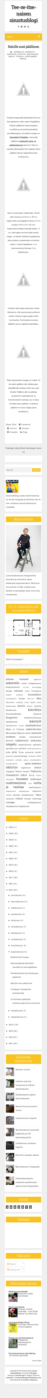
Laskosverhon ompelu (26, 1118)
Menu (9, 37)
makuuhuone (32, 54)
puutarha (10, 756)
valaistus (36, 791)
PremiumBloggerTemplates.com (28, 1378)
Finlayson (36, 691)
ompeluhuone (25, 744)
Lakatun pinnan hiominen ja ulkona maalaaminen (25, 1085)
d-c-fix (27, 687)
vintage (23, 59)
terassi (26, 771)
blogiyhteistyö (14, 687)
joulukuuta (16, 895)
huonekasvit (12, 698)
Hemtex (22, 695)
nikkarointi (23, 740)
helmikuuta (17, 1010)
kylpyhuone (17, 721)
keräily (37, 706)
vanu (38, 794)
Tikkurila (35, 771)
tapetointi (27, 767)
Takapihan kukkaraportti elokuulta (24, 1342)
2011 (11, 1043)
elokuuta (15, 920)
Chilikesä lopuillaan (18, 1355)
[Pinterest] (25, 27)
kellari (30, 706)
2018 (11, 871)
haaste (11, 695)
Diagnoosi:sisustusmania (21, 1338)
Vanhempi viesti (33, 448)
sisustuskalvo (35, 760)
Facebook (25, 424)
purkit (38, 752)
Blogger (34, 1373)
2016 (11, 883)
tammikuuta (17, 1017)
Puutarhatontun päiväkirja (22, 1353)
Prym (22, 752)
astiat (25, 683)
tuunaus (20, 56)
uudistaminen (31, 56)
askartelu (13, 683)
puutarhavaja (21, 756)
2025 (11, 827)
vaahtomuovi (35, 787)
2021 (11, 852)
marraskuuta (17, 901)
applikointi (37, 679)
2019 (11, 865)
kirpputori (12, 54)
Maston (21, 733)
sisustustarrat (15, 764)
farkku (28, 691)
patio (16, 748)
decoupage (36, 687)
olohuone (36, 740)
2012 (11, 1037)
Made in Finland (16, 729)
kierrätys (30, 52)
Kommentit (14, 1269)
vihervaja (36, 798)
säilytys (13, 767)
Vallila (9, 795)
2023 (11, 839)
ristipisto (10, 760)
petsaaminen (36, 749)
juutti (39, 702)
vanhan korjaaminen (24, 795)
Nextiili (10, 740)
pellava (23, 748)
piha (9, 752)
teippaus (10, 771)
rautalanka (32, 756)
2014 (11, 1024)
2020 (11, 858)
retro (39, 756)
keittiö (22, 705)
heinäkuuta (17, 926)
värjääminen (12, 806)
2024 (11, 833)
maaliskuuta (17, 951)
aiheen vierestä (20, 679)
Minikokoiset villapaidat (28, 1166)
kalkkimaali (12, 706)
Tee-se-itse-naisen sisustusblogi (23, 13)
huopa (23, 698)
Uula (31, 783)
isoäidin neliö (23, 702)
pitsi (15, 752)
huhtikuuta (17, 945)
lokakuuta (16, 908)
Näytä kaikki (36, 1361)
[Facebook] (18, 27)
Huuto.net (31, 699)
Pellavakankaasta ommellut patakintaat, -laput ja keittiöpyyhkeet (27, 1182)
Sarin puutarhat (16, 1307)
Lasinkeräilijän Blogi (19, 1322)
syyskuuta (16, 914)
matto (28, 733)
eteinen (19, 690)
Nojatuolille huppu (20, 957)
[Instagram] (21, 27)
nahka (24, 737)
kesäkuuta (16, 933)
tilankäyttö (13, 775)
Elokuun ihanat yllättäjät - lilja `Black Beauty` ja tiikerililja (28, 1311)
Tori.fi (32, 775)
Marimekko (11, 733)
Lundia (22, 726)
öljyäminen (24, 806)
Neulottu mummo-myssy (27, 1155)
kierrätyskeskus (19, 714)
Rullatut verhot (23, 1069)
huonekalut (19, 52)
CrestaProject (20, 1375)
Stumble (13, 432)
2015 (11, 890)
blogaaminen (35, 683)
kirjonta (37, 714)
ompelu (11, 56)
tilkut (24, 775)
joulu (33, 702)
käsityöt (22, 54)
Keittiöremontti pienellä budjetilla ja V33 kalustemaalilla (27, 1134)
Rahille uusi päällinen (23, 47)
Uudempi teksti (13, 448)
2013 (11, 1031)
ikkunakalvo (11, 702)
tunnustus (11, 779)
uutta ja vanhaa (23, 785)
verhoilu (10, 798)
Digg (24, 432)
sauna (26, 760)
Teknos (19, 771)
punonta (30, 752)
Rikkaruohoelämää (18, 1291)
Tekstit (12, 1264)
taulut (37, 767)
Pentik (29, 749)
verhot (19, 798)
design (10, 691)
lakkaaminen (12, 725)
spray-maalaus (33, 763)
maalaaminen (33, 725)
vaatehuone (12, 791)
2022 (11, 846)
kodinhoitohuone (32, 717)
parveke (10, 748)
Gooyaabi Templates (29, 1380)
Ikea (38, 698)
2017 (11, 877)
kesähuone (17, 710)
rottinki (19, 760)
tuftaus (38, 775)
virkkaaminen (34, 802)
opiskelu (37, 744)
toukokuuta (17, 939)
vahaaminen (25, 791)
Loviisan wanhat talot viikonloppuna (28, 1325)
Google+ (25, 428)
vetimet (28, 798)
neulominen (35, 737)
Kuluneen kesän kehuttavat (25, 1294)
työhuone (35, 779)
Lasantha (10, 1378)
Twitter (13, 428)
